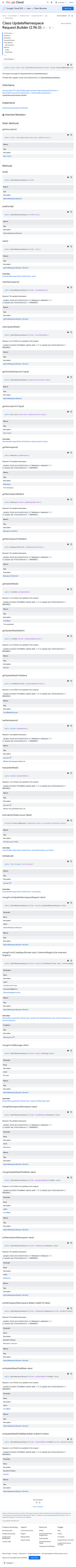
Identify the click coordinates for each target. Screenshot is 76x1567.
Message (6, 1075)
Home (4, 16)
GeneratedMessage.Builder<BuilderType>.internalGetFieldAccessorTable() (28, 850)
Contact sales (6, 1541)
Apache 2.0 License (29, 1515)
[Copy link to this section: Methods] (15, 166)
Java (28, 8)
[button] (38, 115)
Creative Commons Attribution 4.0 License (56, 1513)
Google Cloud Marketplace (6, 1537)
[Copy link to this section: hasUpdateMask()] (20, 768)
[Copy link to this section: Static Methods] (21, 123)
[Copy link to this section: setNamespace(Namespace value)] (36, 1238)
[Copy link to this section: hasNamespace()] (20, 720)
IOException (7, 1037)
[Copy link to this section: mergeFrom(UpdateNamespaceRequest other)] (47, 897)
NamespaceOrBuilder (10, 576)
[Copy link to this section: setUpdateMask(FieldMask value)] (34, 1368)
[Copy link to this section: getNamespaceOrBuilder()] (28, 539)
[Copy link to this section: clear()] (10, 241)
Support (23, 1533)
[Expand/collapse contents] (13, 33)
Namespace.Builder (10, 531)
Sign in (71, 2)
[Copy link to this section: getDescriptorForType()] (26, 406)
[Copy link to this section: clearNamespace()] (21, 282)
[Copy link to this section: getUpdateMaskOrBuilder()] (29, 675)
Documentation (12, 16)
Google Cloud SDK (14, 8)
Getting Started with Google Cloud (45, 1534)
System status (25, 1540)
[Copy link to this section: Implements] (17, 103)
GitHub (41, 1530)
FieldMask (6, 621)
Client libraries (40, 8)
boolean (6, 758)
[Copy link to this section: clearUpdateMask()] (22, 327)
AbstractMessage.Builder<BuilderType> (16, 93)
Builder (6, 668)
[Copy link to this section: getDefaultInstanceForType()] (31, 372)
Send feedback (66, 23)
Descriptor (7, 156)
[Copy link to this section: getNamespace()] (20, 447)
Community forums (27, 1530)
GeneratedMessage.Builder (40, 93)
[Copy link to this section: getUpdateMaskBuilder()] (26, 631)
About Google (6, 1553)
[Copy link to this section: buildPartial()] (16, 206)
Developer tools (24, 16)
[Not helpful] (72, 15)
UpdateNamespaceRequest (12, 199)
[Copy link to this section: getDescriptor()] (19, 129)
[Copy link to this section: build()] (10, 172)
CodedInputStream (10, 985)
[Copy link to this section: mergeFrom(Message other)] (30, 1045)
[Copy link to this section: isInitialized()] (15, 856)
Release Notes (25, 1537)
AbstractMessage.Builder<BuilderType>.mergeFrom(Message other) (26, 1101)
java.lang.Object (7, 91)
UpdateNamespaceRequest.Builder (15, 268)
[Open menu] (3, 2)
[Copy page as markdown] (50, 27)
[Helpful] (69, 15)
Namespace (7, 484)
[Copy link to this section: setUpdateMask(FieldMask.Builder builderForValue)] (51, 1434)
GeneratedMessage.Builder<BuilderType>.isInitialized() (21, 892)
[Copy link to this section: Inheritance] (16, 85)
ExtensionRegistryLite (11, 992)
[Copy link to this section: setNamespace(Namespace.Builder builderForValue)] (52, 1303)
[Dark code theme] (68, 64)
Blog (59, 1530)
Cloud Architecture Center (45, 1542)
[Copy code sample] (71, 64)
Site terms (22, 1553)
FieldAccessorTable (10, 842)
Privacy (15, 1553)
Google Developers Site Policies (56, 1515)
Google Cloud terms (34, 1553)
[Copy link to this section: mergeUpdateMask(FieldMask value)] (38, 1172)
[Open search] (48, 2)
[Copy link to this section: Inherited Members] (28, 115)
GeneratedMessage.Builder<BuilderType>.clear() (19, 276)
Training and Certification (47, 1546)
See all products (7, 1530)
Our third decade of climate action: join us (54, 1553)
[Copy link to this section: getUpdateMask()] (20, 584)
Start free (68, 8)
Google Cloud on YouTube (66, 1540)
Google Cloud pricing (8, 1533)
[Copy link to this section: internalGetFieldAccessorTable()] (34, 815)
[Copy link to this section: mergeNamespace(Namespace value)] (39, 1107)
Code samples (43, 1538)
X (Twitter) (61, 1537)
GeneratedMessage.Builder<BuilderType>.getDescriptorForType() (25, 441)
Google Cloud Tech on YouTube (64, 1544)
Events (60, 1533)
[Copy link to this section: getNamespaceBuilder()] (26, 494)
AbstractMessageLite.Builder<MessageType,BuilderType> (37, 91)
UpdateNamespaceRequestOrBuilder (15, 108)
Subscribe (34, 1558)
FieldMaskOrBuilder (10, 712)
